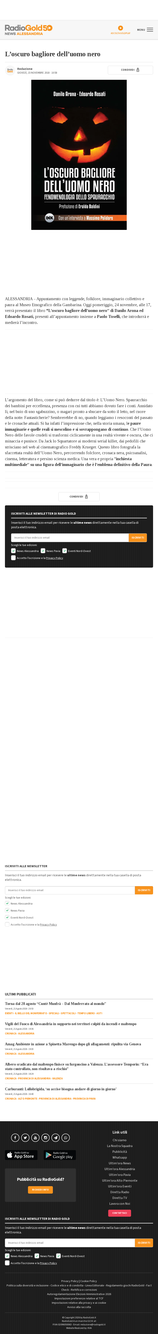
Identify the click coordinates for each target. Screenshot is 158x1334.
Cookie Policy (88, 1281)
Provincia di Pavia (84, 1099)
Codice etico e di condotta (67, 1285)
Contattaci (119, 1213)
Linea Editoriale (94, 1285)
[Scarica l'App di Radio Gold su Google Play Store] (60, 1155)
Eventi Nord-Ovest (79, 551)
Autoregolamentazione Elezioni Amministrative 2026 (79, 1294)
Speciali (54, 1013)
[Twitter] (25, 1138)
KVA (90, 1328)
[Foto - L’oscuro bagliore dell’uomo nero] (79, 155)
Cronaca (10, 1033)
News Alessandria (27, 551)
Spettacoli (68, 1013)
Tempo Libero (86, 1013)
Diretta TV (119, 1198)
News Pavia (53, 551)
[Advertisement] (79, 263)
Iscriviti (138, 538)
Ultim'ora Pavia (120, 1175)
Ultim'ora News (120, 1163)
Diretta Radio (119, 1192)
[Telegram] (55, 1138)
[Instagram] (45, 1138)
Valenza (57, 1078)
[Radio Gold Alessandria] (28, 29)
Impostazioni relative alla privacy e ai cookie (79, 1303)
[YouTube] (35, 1138)
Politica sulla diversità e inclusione (28, 1285)
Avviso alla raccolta (79, 1307)
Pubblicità (119, 1151)
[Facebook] (15, 1138)
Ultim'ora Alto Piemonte (119, 1180)
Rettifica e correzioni (84, 1290)
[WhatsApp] (66, 1138)
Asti (99, 1013)
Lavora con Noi (119, 1203)
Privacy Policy (54, 558)
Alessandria (26, 1033)
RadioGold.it (89, 1317)
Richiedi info (40, 1190)
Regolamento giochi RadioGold (125, 1285)
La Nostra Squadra (119, 1146)
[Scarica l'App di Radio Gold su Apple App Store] (21, 1155)
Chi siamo (120, 1140)
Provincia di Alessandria (34, 1078)
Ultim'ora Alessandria (119, 1169)
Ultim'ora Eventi (119, 1186)
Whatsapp (120, 1157)
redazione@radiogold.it (93, 1324)
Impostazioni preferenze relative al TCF (79, 1298)
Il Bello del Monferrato (31, 1013)
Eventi (9, 1013)
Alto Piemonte (27, 1099)
